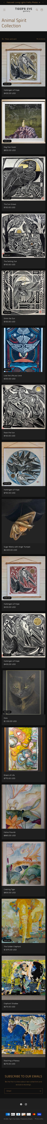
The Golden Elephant (12, 946)
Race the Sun (9, 433)
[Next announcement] (43, 2)
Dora (6, 718)
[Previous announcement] (4, 2)
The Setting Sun (10, 261)
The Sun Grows (10, 204)
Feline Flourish (10, 832)
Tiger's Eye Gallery (14, 1119)
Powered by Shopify (27, 1119)
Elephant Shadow (11, 1003)
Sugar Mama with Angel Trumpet (17, 547)
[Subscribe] (40, 1091)
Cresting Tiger (9, 889)
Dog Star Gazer (10, 147)
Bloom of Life (9, 775)
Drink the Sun (9, 318)
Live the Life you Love (13, 376)
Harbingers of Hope (11, 90)
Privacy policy (39, 1119)
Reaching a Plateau (12, 1061)
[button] (4, 9)
